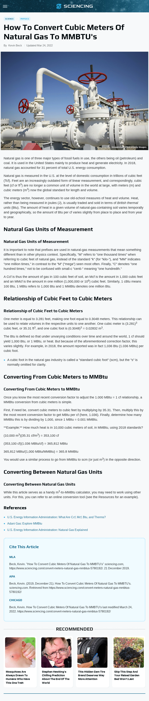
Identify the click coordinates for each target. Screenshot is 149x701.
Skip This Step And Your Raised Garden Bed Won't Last (126, 675)
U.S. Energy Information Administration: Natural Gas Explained (47, 529)
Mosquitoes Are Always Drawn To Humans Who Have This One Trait (18, 677)
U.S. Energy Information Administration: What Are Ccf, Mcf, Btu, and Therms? (56, 517)
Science (9, 19)
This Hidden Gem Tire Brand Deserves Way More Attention (91, 675)
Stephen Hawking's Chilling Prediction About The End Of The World (55, 677)
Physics (25, 19)
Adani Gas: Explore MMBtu (24, 523)
